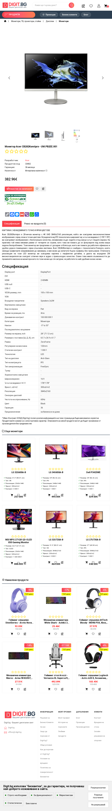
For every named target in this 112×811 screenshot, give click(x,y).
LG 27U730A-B (93, 539)
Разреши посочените (98, 796)
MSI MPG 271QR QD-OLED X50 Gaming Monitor (18, 541)
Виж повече (31, 803)
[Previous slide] (9, 78)
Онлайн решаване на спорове (99, 735)
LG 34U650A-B (56, 472)
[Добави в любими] (37, 189)
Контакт (97, 718)
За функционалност (43, 795)
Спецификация (12, 223)
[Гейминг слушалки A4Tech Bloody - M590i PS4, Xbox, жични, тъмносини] (93, 600)
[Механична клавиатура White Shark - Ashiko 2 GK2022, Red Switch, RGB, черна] (56, 600)
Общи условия (46, 745)
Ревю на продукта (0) (35, 223)
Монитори (64, 21)
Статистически (15, 803)
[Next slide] (102, 78)
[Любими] (91, 5)
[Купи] (12, 633)
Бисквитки (44, 777)
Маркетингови (66, 795)
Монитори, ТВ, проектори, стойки (26, 21)
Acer (27, 160)
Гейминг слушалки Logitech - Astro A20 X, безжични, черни (93, 678)
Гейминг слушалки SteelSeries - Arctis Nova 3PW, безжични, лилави (18, 623)
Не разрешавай (98, 805)
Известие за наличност (20, 189)
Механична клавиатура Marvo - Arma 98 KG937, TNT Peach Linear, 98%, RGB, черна (18, 679)
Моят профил (64, 718)
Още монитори (14, 431)
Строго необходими (17, 795)
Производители (82, 727)
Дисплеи (50, 21)
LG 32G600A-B (18, 472)
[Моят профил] (99, 5)
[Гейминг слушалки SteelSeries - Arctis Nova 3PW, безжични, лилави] (18, 600)
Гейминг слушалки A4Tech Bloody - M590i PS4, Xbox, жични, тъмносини (93, 623)
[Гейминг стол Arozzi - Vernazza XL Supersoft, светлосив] (56, 655)
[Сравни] (83, 5)
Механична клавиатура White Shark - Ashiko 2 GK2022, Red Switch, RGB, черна (56, 624)
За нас (42, 727)
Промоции (50, 15)
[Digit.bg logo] (20, 716)
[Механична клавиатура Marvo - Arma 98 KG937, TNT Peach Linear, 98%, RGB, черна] (18, 655)
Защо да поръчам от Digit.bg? (45, 735)
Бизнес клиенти (69, 15)
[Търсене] (71, 5)
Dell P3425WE (93, 472)
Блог (86, 15)
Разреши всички (98, 788)
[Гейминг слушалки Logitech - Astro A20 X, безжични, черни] (93, 655)
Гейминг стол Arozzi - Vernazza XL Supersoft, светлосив (56, 678)
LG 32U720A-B (56, 539)
